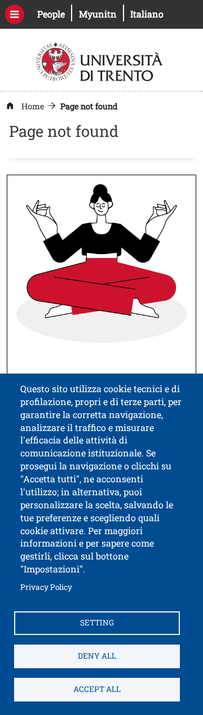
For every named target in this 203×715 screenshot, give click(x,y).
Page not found (89, 106)
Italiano (147, 14)
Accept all (97, 689)
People (54, 13)
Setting (97, 623)
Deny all (97, 656)
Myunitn (101, 13)
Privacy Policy (46, 586)
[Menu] (14, 14)
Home (32, 106)
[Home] (100, 60)
